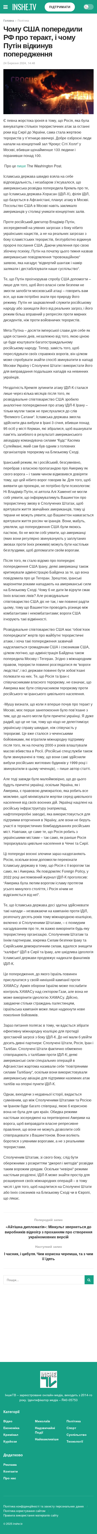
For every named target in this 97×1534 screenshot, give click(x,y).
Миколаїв (42, 1421)
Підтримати (59, 7)
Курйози (10, 1441)
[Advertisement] (48, 1319)
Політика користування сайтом (24, 1511)
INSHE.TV (24, 7)
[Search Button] (89, 1279)
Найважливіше (47, 1439)
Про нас (9, 1478)
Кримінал (10, 1434)
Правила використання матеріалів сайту (30, 1515)
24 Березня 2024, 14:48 (19, 63)
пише (21, 165)
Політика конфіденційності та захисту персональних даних (43, 1506)
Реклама (10, 1464)
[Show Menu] (5, 7)
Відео (7, 1421)
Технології (75, 1441)
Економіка (11, 1427)
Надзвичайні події (45, 1429)
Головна (8, 20)
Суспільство (77, 1434)
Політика (23, 20)
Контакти (10, 1471)
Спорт (71, 1427)
